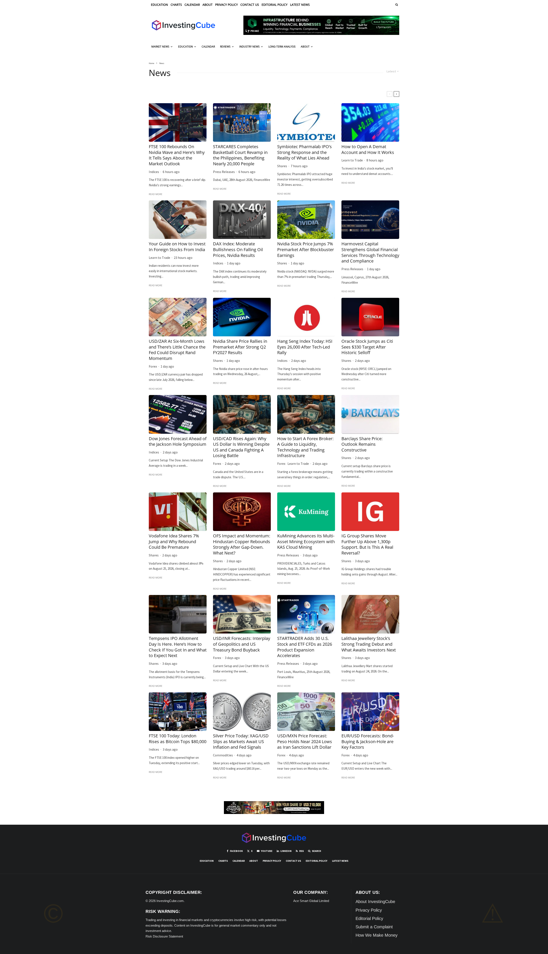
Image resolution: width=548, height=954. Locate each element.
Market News (160, 46)
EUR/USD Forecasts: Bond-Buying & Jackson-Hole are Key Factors (367, 741)
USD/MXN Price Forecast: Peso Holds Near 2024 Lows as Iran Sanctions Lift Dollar (304, 741)
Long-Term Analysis (282, 46)
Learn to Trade (352, 160)
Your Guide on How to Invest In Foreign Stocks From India (177, 246)
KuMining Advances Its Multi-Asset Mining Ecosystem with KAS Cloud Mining (306, 541)
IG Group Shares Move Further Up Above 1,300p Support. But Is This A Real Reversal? (367, 544)
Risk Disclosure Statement (164, 936)
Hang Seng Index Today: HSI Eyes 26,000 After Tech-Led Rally (304, 346)
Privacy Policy (226, 5)
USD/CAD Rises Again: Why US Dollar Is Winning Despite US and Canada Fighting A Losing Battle (241, 447)
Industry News (249, 46)
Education (159, 5)
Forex (153, 366)
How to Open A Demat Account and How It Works (367, 149)
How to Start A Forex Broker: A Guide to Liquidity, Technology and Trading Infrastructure (305, 447)
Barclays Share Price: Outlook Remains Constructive (362, 444)
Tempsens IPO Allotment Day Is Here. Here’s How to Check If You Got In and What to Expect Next (178, 647)
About (208, 5)
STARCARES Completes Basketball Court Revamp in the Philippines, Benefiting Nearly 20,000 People (240, 155)
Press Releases (224, 172)
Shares (282, 166)
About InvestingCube (375, 901)
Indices (154, 172)
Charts (176, 5)
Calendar (192, 5)
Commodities (223, 755)
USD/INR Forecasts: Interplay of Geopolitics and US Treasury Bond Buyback (241, 644)
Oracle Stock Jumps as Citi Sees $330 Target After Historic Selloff (367, 346)
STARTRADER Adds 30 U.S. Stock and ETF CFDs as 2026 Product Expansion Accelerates (304, 647)
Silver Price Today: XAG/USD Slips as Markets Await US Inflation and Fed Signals (241, 741)
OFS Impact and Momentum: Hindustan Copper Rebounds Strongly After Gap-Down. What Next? (241, 544)
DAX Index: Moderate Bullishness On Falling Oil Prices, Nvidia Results (238, 249)
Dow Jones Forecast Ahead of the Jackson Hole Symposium (178, 441)
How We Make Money (377, 935)
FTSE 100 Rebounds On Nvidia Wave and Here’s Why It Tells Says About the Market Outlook (177, 155)
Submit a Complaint (374, 926)
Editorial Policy (274, 5)
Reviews (225, 46)
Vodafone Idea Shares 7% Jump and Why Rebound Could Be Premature (174, 541)
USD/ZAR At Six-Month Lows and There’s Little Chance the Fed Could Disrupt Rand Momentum (177, 349)
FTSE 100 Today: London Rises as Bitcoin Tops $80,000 (177, 738)
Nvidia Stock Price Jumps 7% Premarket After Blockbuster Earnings (305, 249)
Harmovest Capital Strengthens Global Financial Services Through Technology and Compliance (370, 252)
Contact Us (249, 5)
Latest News (300, 5)
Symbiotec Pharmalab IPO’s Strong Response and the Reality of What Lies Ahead (304, 152)
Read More (155, 194)
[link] (396, 4)
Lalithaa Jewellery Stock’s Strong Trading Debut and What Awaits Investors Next (368, 644)
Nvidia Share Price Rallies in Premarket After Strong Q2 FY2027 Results (240, 346)
